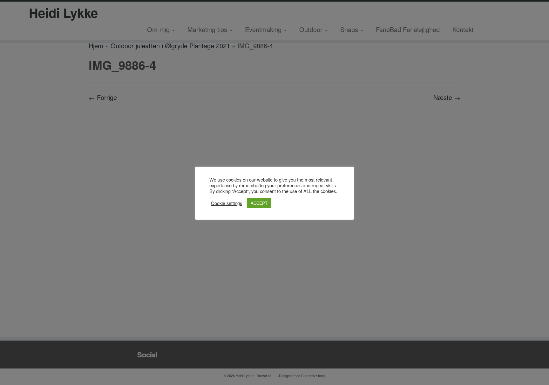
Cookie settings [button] (226, 203)
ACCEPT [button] (259, 203)
